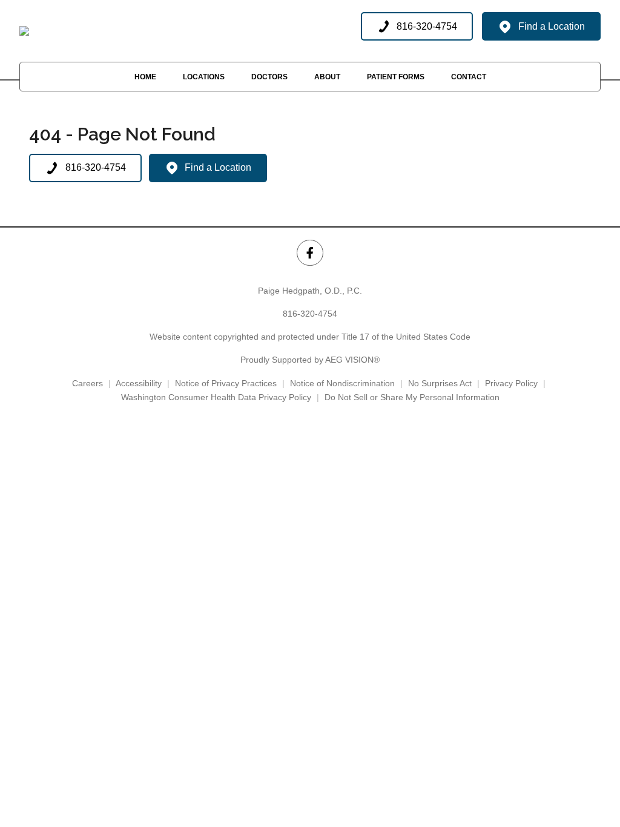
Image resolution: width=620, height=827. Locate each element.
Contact (468, 77)
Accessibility (139, 383)
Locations (204, 77)
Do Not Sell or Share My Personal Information (412, 397)
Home (145, 77)
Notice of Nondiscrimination (342, 383)
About (327, 77)
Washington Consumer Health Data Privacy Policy (216, 397)
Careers (87, 383)
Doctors (269, 77)
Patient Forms (395, 77)
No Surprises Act (440, 383)
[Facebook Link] (310, 253)
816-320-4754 (310, 313)
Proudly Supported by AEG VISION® (310, 359)
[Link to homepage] (24, 31)
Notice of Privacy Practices (226, 383)
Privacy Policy (511, 383)
